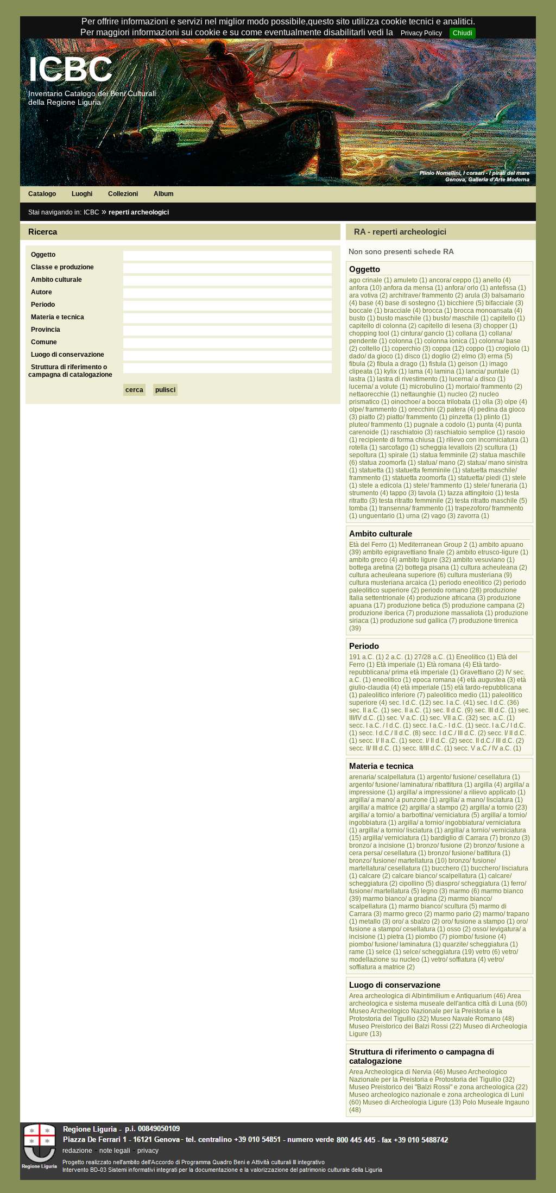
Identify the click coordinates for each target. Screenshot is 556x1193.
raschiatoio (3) (411, 432)
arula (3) (477, 295)
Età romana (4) (449, 664)
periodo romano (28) (451, 590)
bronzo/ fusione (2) (444, 845)
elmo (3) (474, 356)
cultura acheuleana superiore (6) (397, 575)
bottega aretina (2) (376, 567)
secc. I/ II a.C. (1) (383, 740)
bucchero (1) (450, 868)
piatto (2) (372, 417)
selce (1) (388, 952)
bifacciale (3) (504, 303)
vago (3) (443, 516)
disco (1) (417, 356)
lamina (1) (449, 371)
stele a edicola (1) (385, 485)
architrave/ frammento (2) (426, 295)
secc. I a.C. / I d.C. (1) (380, 725)
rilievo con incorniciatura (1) (487, 440)
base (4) (371, 303)
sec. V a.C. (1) (407, 718)
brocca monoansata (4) (488, 310)
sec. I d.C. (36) (498, 702)
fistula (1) (442, 364)
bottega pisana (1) (432, 567)
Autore (41, 292)
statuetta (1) (376, 470)
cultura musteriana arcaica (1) (393, 582)
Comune (44, 342)
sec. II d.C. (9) (453, 710)
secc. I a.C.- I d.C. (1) (443, 725)
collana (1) (471, 333)
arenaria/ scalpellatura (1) (387, 777)
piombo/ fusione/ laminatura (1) (395, 944)
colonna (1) (405, 341)
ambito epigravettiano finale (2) (408, 552)
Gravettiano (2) (482, 672)
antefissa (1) (508, 288)
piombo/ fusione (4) (477, 936)
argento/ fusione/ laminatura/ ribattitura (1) (410, 784)
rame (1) (361, 952)
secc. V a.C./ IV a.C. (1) (487, 748)
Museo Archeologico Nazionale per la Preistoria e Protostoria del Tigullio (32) (432, 1075)
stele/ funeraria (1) (500, 485)
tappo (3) (403, 493)
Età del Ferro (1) (373, 544)
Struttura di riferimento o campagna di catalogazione (70, 370)
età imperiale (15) (427, 687)
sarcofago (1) (398, 447)
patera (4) (461, 409)
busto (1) (362, 318)
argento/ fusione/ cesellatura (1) (473, 777)
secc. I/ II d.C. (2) (433, 740)
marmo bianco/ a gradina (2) (404, 898)
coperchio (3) (411, 348)
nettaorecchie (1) (374, 394)
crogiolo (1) (512, 348)
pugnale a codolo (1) (444, 424)
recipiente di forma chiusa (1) (402, 440)
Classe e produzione (62, 267)
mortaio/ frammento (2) (489, 386)
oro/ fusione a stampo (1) (478, 921)
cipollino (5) (416, 883)
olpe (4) (515, 402)
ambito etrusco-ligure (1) (492, 552)
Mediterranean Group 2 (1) (438, 544)
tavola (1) (432, 493)
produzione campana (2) (488, 605)
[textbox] (227, 256)
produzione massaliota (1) (454, 613)
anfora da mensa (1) (413, 288)
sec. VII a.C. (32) (453, 718)
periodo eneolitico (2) (470, 582)
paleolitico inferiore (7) (392, 695)
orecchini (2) (426, 409)
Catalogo (42, 194)
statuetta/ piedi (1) (484, 478)
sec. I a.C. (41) (454, 702)
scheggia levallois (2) (451, 447)
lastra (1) (362, 379)
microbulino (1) (431, 386)
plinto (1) (497, 417)
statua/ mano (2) (441, 462)
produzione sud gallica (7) (418, 620)
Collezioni (123, 194)
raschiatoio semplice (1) (469, 432)
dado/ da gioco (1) (376, 356)
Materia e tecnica (57, 317)
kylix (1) (395, 371)
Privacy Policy (421, 33)
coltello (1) (374, 348)
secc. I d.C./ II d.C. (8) (390, 733)
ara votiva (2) (368, 295)
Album (164, 194)
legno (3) (434, 891)
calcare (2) (374, 876)
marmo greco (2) (407, 914)
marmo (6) (464, 891)
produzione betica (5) (418, 605)
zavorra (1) (473, 516)
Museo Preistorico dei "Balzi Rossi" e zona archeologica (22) (438, 1087)
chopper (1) (500, 326)
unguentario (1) (382, 516)
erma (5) (500, 356)
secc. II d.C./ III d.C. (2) (491, 740)
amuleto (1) (410, 280)
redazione (77, 1150)
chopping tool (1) (374, 333)
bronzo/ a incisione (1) (382, 845)
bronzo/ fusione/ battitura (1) (469, 853)
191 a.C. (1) (366, 657)
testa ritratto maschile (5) (491, 500)
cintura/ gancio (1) (427, 333)
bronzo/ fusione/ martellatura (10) (398, 860)
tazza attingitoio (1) (475, 493)
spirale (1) (403, 455)
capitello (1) (507, 318)
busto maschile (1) (404, 318)
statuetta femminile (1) (427, 470)
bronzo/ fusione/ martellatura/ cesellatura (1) (422, 864)
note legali (114, 1150)
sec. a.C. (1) (497, 718)
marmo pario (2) (457, 914)
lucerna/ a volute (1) (378, 386)
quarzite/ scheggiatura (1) (480, 944)
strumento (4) (368, 493)
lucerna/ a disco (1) (477, 379)
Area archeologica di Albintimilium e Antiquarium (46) (427, 996)
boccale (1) (365, 310)
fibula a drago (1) (402, 364)
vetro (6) (488, 952)
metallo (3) (374, 921)
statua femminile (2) (449, 455)
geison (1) (473, 364)
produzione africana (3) (450, 598)
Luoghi (82, 194)
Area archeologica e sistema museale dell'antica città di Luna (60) (438, 999)
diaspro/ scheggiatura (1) (472, 883)
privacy (148, 1150)
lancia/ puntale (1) (492, 371)
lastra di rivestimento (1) (412, 379)
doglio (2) (446, 356)
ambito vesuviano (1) (484, 560)
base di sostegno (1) (415, 303)
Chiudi (462, 33)
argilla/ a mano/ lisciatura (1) (481, 800)
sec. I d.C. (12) (410, 702)
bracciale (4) (402, 310)
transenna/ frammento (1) (416, 508)
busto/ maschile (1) (461, 318)
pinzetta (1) (465, 417)
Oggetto (43, 254)
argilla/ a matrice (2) (378, 807)
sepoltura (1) (368, 455)
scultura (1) (500, 447)
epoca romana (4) (439, 680)
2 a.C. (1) (399, 657)
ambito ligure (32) (425, 560)
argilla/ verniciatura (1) (396, 838)
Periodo (43, 304)
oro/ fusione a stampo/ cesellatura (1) (438, 925)
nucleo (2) (462, 394)
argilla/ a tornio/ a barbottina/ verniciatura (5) (414, 815)
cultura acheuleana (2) (493, 567)
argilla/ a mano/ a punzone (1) (393, 800)
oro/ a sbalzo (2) (416, 921)
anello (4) (497, 280)
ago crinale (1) (370, 280)
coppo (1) (480, 348)
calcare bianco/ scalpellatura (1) (439, 876)
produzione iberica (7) (381, 613)
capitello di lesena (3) (450, 326)
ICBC (70, 69)
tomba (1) (363, 508)
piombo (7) (431, 936)
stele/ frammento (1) (442, 485)
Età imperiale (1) (400, 664)
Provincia (45, 329)
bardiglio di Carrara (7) (464, 838)
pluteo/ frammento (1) (380, 424)
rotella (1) (363, 447)
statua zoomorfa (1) (387, 462)
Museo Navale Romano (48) (472, 1018)
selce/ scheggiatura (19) (438, 952)
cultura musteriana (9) (479, 575)
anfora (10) (365, 288)
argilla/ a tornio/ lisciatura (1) (401, 830)
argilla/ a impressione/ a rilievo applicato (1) (461, 792)
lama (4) (420, 371)
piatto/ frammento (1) (417, 417)
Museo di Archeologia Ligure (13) (412, 1102)
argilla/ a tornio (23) (498, 807)
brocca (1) (437, 310)
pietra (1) (400, 936)
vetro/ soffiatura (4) (458, 959)
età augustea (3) (491, 680)
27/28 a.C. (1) (434, 657)
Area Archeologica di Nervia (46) (397, 1072)
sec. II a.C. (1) (369, 710)
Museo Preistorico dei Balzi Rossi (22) (405, 1026)
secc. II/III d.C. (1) (427, 748)
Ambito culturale (56, 279)
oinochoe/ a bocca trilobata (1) (436, 402)
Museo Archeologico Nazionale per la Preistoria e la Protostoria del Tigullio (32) (425, 1014)
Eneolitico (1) (475, 657)
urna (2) (417, 516)
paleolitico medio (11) (458, 695)
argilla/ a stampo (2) (438, 807)
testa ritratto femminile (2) (416, 500)
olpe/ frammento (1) (378, 409)
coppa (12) (448, 348)
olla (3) (492, 402)
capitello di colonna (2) (382, 326)
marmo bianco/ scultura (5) (438, 906)
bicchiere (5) (465, 303)
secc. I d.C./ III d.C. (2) (454, 733)
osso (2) (459, 929)
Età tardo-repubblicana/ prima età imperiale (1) (425, 668)
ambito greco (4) (373, 560)
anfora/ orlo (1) (466, 288)
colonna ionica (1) (450, 341)
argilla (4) (488, 784)
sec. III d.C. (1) (495, 710)
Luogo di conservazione (67, 354)
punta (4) (490, 424)
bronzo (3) (515, 838)
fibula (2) (362, 364)
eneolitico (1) (391, 680)
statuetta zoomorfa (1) (424, 478)
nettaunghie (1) (423, 394)
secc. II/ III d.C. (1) (375, 748)
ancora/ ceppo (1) (455, 280)
